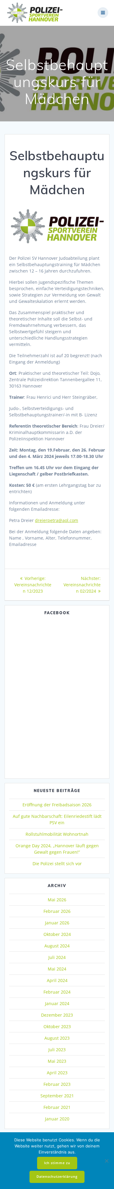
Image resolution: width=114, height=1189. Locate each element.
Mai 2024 (57, 969)
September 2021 (57, 1096)
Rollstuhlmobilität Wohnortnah (57, 834)
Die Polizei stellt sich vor (57, 863)
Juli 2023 (57, 1049)
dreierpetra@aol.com (56, 520)
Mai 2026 (57, 900)
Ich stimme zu (57, 1163)
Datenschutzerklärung (57, 1176)
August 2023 (57, 1038)
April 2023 (57, 1073)
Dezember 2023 (57, 1015)
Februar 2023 (57, 1084)
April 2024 (57, 980)
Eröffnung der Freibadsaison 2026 (57, 805)
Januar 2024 (57, 1003)
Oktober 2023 (57, 1026)
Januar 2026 (57, 923)
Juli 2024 (57, 957)
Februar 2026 (57, 911)
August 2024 (57, 946)
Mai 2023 (57, 1061)
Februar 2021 (57, 1107)
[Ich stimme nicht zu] (106, 1161)
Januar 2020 (57, 1119)
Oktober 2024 (57, 934)
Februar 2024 (57, 992)
